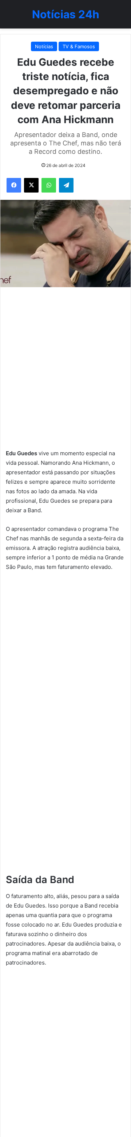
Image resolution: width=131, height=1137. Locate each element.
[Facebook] (14, 185)
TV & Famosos (79, 46)
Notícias (44, 46)
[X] (31, 185)
